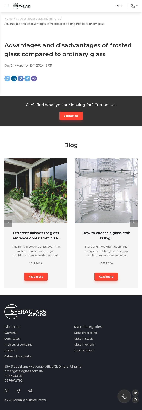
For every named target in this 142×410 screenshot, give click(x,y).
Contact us (71, 116)
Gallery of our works (17, 356)
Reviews (10, 350)
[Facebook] (21, 78)
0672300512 (13, 376)
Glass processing (85, 332)
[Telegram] (27, 78)
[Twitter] (7, 78)
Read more (36, 276)
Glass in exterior (85, 344)
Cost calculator (84, 350)
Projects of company (18, 344)
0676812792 (13, 380)
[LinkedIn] (14, 78)
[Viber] (34, 78)
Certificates (12, 338)
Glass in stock (83, 338)
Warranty (10, 332)
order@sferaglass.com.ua (23, 371)
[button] (8, 223)
